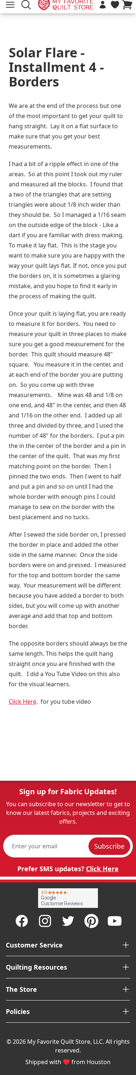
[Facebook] (22, 921)
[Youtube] (114, 921)
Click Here (22, 702)
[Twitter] (68, 921)
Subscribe (109, 846)
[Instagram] (45, 921)
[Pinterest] (91, 921)
